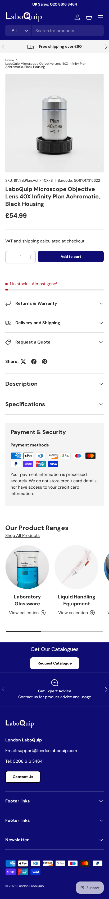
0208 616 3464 (28, 761)
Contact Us (23, 776)
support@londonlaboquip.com (47, 750)
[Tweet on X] (23, 361)
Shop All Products (22, 535)
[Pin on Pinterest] (44, 361)
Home (9, 60)
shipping (30, 241)
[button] (89, 17)
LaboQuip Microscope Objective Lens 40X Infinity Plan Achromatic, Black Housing (45, 65)
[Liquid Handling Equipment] (76, 567)
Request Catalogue (55, 663)
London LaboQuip (30, 886)
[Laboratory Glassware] (27, 567)
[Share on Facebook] (34, 361)
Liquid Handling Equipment (76, 600)
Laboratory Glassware (27, 600)
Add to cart (71, 256)
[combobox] (54, 30)
